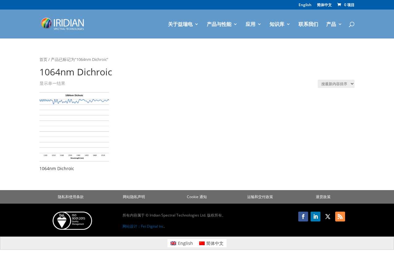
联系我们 (308, 24)
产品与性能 (219, 24)
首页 (43, 59)
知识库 (277, 24)
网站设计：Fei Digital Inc (143, 226)
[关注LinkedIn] (315, 216)
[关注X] (328, 216)
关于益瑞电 (180, 24)
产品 (331, 24)
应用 (250, 24)
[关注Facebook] (303, 216)
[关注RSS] (340, 216)
